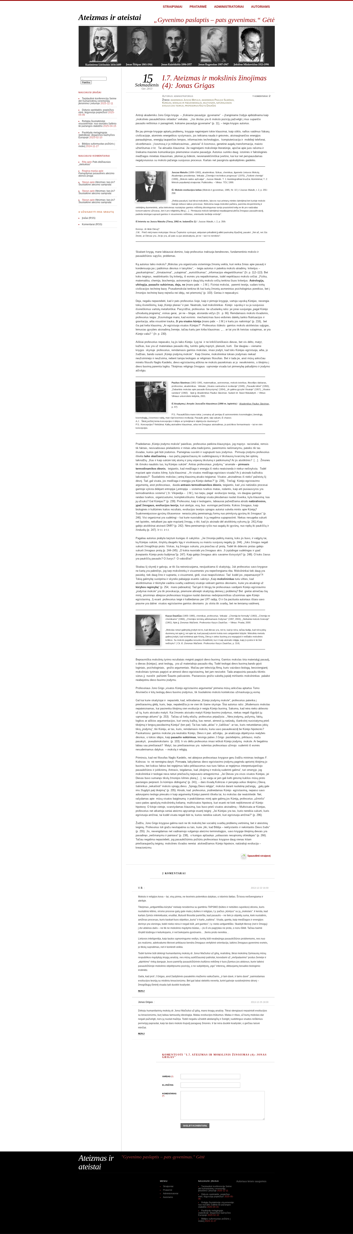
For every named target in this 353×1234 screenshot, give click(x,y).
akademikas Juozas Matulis (185, 100)
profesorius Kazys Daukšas (200, 105)
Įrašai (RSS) (88, 218)
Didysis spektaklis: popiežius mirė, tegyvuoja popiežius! (96, 111)
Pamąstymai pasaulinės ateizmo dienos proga (96, 174)
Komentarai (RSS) (92, 224)
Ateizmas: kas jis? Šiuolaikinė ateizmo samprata (96, 183)
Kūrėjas (166, 102)
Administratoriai (229, 6)
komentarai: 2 (262, 96)
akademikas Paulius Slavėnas (218, 100)
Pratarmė (198, 6)
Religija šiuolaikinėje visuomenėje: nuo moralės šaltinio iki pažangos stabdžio (97, 123)
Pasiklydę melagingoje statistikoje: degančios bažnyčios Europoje (96, 135)
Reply (141, 991)
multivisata (209, 102)
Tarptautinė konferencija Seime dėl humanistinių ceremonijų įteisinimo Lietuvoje (97, 101)
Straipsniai (172, 6)
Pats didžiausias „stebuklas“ (94, 163)
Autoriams (260, 6)
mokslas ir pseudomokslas (187, 102)
